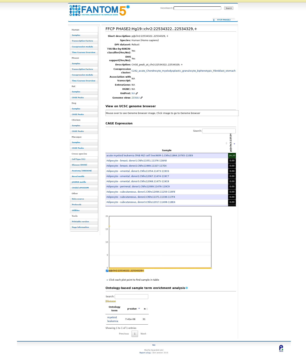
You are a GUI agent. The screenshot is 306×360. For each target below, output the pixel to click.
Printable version (80, 222)
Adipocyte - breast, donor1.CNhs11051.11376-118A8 (136, 160)
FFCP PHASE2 (224, 20)
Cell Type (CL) (78, 159)
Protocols (76, 205)
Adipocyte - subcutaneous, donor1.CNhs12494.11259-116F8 (140, 191)
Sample (167, 150)
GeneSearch (166, 8)
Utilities (76, 210)
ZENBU (136, 97)
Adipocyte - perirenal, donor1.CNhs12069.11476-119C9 (138, 186)
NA (133, 93)
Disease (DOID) (79, 165)
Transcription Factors (82, 41)
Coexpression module (82, 47)
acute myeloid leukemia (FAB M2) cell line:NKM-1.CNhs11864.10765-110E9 (149, 155)
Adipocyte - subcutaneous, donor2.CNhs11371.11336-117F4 (140, 197)
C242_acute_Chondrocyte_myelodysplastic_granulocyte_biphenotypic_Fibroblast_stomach (184, 70)
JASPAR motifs (79, 182)
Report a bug (145, 353)
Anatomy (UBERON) (82, 171)
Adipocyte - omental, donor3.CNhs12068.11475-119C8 (137, 181)
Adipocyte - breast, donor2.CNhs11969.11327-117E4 (136, 165)
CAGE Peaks (78, 98)
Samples (76, 35)
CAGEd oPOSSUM (80, 188)
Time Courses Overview (83, 52)
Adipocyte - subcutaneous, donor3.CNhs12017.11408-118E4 (140, 202)
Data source (78, 199)
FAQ (153, 345)
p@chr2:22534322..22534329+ (126, 270)
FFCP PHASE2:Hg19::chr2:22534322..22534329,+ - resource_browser (97, 8)
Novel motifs (78, 176)
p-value (132, 308)
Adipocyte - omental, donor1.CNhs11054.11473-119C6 (137, 171)
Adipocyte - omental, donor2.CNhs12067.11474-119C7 (137, 176)
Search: (197, 131)
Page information (80, 227)
